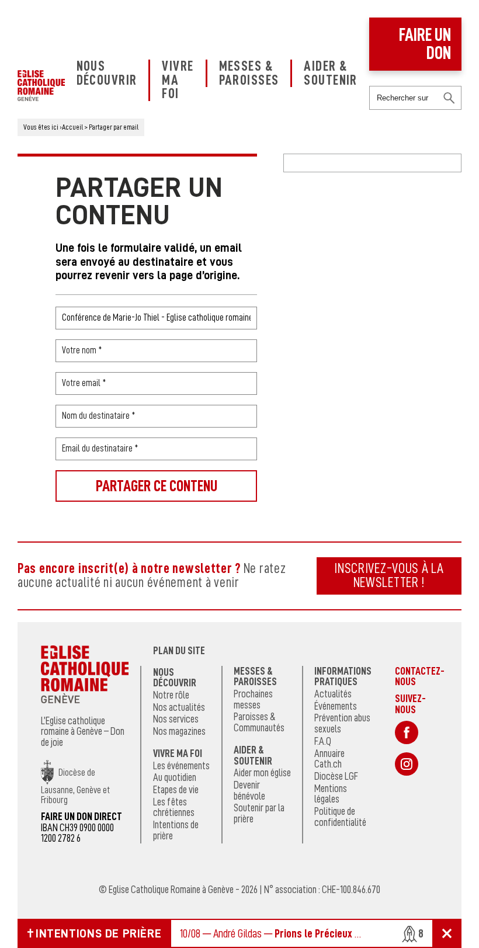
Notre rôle (171, 695)
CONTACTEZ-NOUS (420, 676)
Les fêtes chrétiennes (174, 807)
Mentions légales (330, 794)
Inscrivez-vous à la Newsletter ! (389, 575)
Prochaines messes (253, 699)
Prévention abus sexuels (342, 723)
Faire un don (425, 44)
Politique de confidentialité (340, 817)
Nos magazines (179, 731)
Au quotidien (174, 777)
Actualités (333, 694)
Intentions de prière (176, 830)
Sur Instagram (406, 764)
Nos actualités (179, 707)
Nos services (176, 719)
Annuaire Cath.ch (329, 759)
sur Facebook (406, 732)
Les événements (181, 766)
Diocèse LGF (336, 776)
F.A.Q (322, 741)
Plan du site (179, 650)
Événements (335, 706)
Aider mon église (262, 773)
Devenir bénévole (249, 790)
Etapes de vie (176, 789)
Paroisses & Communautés (259, 722)
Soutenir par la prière (259, 813)
